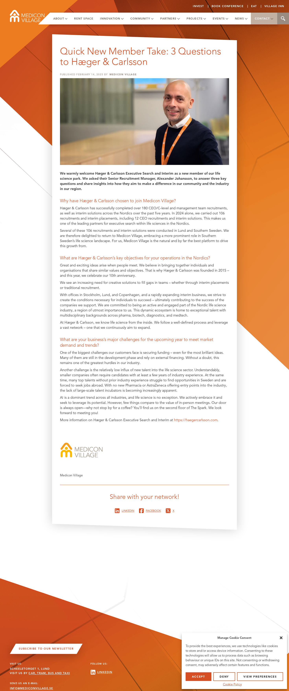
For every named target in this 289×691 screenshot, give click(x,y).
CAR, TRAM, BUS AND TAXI (49, 673)
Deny (224, 676)
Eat (254, 6)
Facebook (153, 510)
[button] (281, 638)
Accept (198, 676)
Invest (198, 6)
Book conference (228, 6)
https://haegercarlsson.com (195, 420)
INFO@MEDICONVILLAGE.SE (31, 688)
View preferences (260, 676)
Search (283, 18)
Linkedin (128, 510)
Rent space (83, 18)
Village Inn (274, 6)
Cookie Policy (232, 684)
